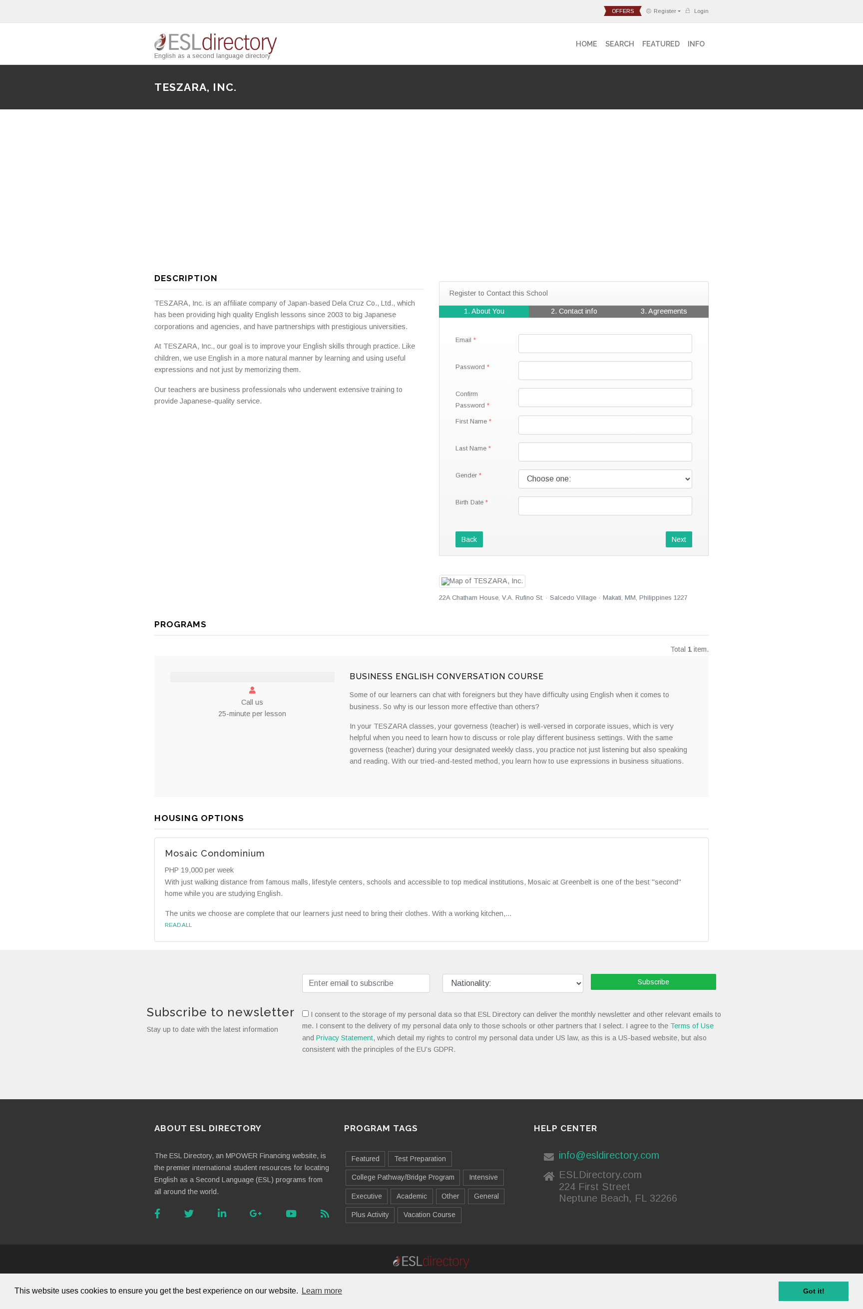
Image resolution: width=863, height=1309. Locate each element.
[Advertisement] (431, 195)
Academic (412, 1196)
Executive (367, 1196)
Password (470, 367)
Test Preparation (420, 1159)
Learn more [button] (322, 1291)
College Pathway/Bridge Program (403, 1177)
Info (696, 43)
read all (178, 925)
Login (701, 11)
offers (623, 11)
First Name (471, 421)
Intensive (483, 1177)
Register (665, 11)
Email (463, 340)
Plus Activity (370, 1215)
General (486, 1196)
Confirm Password (470, 399)
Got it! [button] (814, 1291)
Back (469, 539)
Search (619, 43)
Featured (661, 43)
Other (450, 1196)
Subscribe (653, 982)
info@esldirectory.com (609, 1155)
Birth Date (469, 502)
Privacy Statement (344, 1038)
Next (679, 539)
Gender (466, 475)
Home (586, 43)
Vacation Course (429, 1215)
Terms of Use (692, 1026)
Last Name (470, 448)
